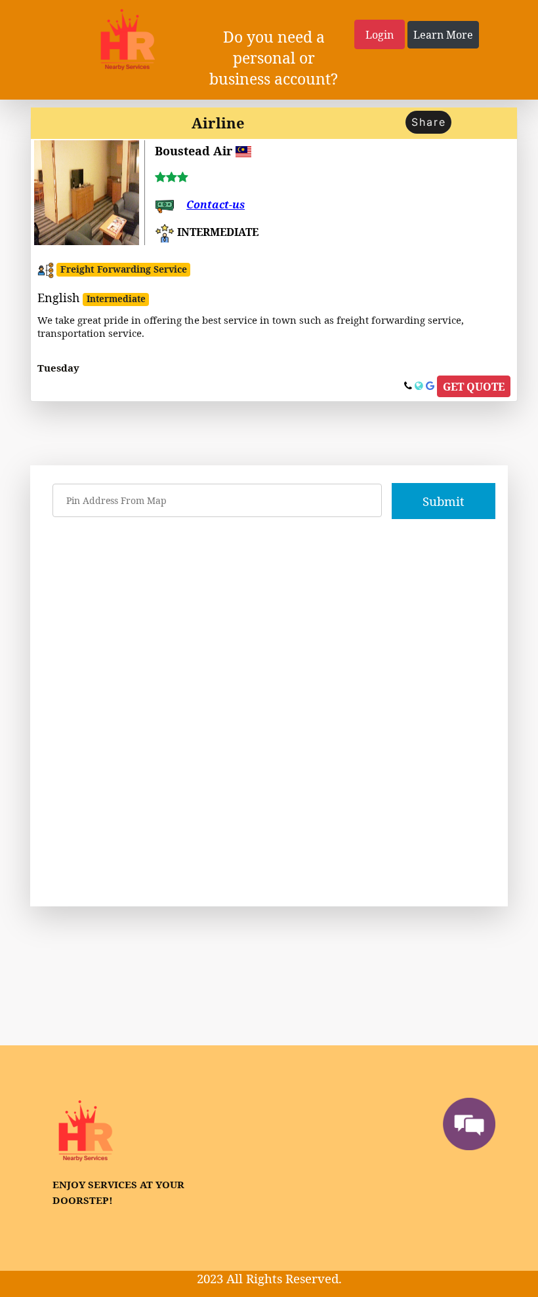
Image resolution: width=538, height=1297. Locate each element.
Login (379, 35)
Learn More (443, 35)
